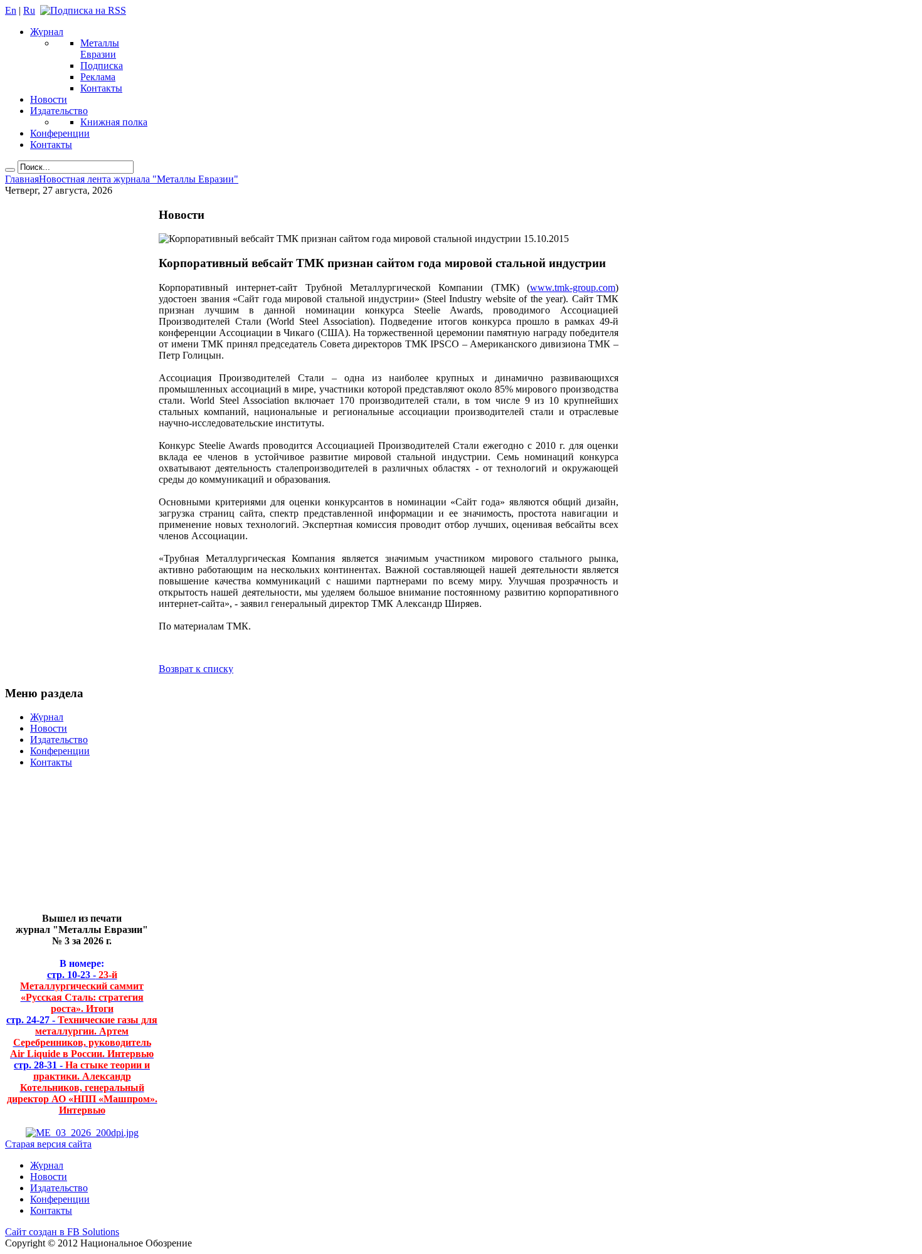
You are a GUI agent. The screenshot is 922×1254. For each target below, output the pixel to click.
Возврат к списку (196, 668)
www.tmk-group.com (572, 287)
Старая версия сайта (48, 1144)
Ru (29, 10)
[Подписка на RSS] (83, 10)
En (10, 10)
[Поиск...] (10, 170)
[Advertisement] (72, 845)
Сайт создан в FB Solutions (62, 1231)
